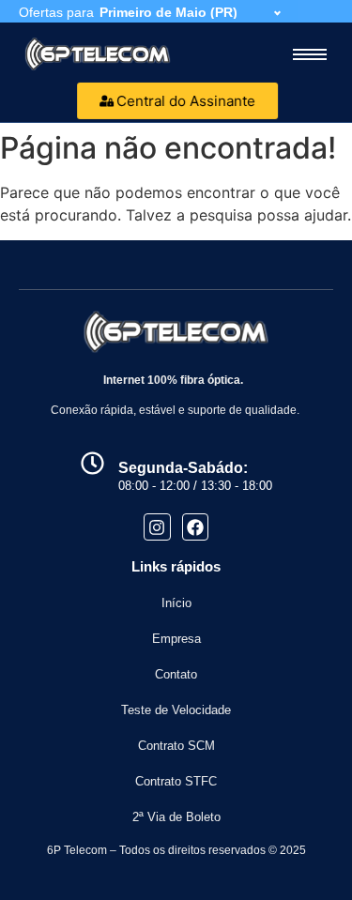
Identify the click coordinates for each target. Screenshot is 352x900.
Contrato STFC (176, 781)
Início (176, 603)
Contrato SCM (176, 746)
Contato (176, 674)
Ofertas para (56, 12)
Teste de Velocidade (176, 710)
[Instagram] (157, 527)
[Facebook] (195, 527)
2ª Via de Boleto (176, 817)
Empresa (176, 639)
